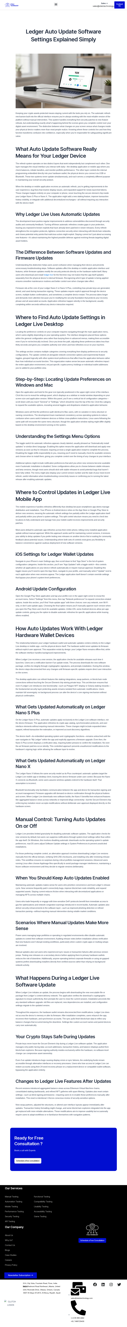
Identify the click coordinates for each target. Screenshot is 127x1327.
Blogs (7, 1250)
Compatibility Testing (43, 1201)
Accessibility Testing (43, 1211)
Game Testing (40, 1216)
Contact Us (10, 1245)
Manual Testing (11, 1196)
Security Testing (12, 1216)
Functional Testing (42, 1196)
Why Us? (9, 1240)
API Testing (10, 1221)
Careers (8, 1260)
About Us (9, 1235)
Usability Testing (41, 1206)
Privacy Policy (11, 1265)
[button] (56, 4)
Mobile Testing (11, 1206)
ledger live (48, 275)
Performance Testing (14, 1211)
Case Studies (10, 1255)
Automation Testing (13, 1201)
